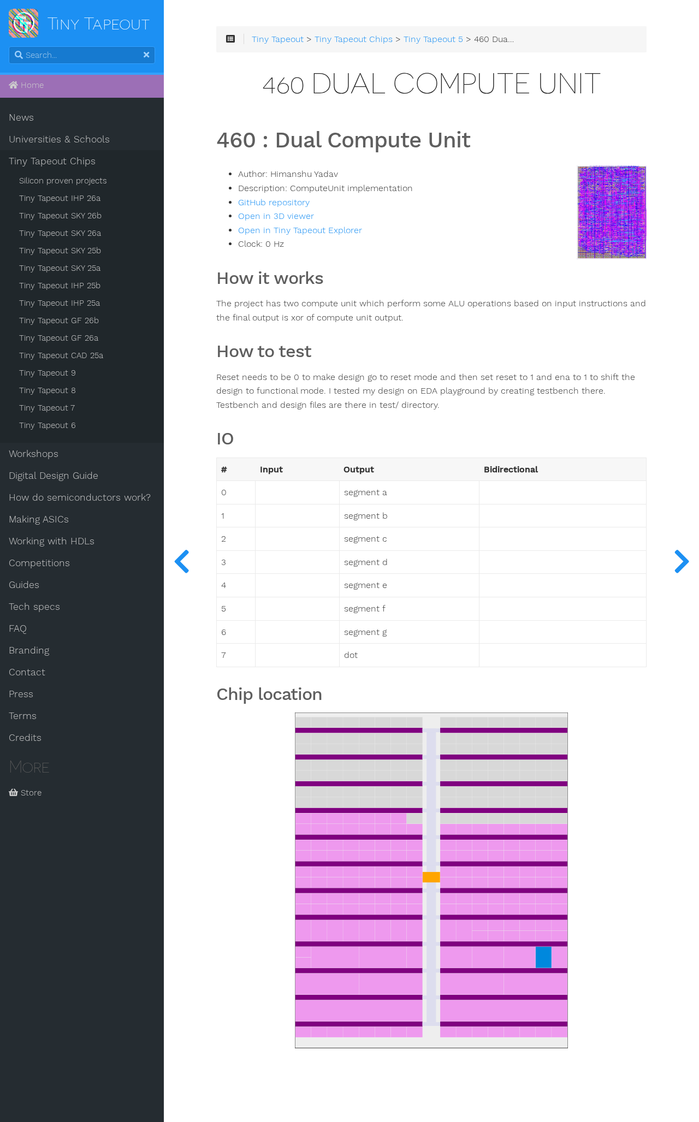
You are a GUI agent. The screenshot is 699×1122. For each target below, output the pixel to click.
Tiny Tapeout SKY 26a (60, 233)
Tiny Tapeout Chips (52, 161)
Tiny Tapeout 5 (433, 39)
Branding (29, 650)
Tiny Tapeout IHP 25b (59, 285)
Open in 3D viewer (276, 216)
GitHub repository (274, 202)
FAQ (18, 628)
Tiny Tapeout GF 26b (59, 320)
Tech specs (34, 606)
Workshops (33, 453)
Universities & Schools (59, 139)
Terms (23, 715)
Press (21, 693)
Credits (25, 737)
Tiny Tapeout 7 (47, 408)
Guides (24, 584)
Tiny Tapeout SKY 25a (59, 268)
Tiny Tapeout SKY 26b (60, 216)
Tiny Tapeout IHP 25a (59, 303)
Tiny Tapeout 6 (47, 425)
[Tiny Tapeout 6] (681, 561)
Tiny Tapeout (278, 39)
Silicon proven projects (63, 181)
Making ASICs (39, 519)
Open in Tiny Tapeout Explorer (300, 230)
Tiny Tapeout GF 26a (58, 338)
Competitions (39, 562)
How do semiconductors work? (80, 497)
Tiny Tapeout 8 (47, 390)
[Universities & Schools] (181, 561)
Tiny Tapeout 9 (47, 373)
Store (30, 793)
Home (31, 85)
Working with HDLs (51, 541)
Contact (27, 672)
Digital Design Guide (53, 475)
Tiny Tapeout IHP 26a (59, 198)
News (21, 117)
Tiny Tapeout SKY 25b (60, 251)
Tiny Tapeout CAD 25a (61, 355)
